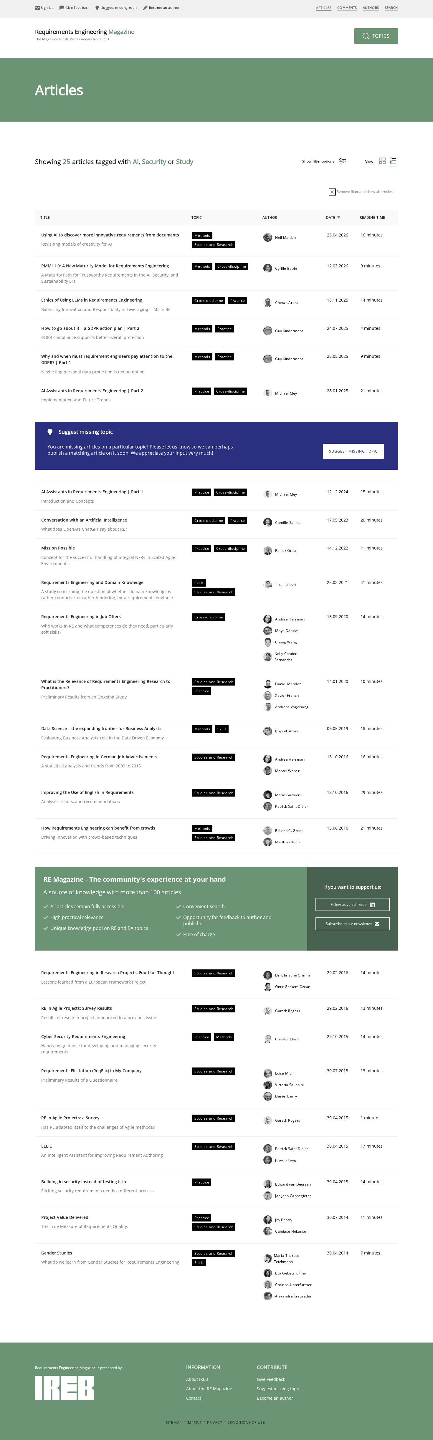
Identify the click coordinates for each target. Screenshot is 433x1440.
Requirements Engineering (84, 35)
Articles (323, 7)
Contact (193, 1398)
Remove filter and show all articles (364, 191)
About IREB (197, 1379)
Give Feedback (271, 1379)
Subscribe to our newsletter (349, 923)
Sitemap (174, 1422)
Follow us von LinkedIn (349, 904)
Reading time (372, 217)
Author (269, 217)
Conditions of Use (246, 1422)
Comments (347, 7)
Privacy (214, 1422)
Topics (380, 36)
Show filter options (318, 161)
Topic (196, 217)
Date (330, 217)
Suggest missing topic (353, 451)
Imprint (194, 1422)
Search (391, 7)
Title (45, 217)
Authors (371, 7)
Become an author (275, 1398)
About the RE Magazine (209, 1388)
